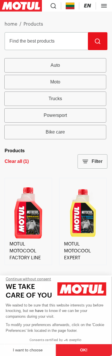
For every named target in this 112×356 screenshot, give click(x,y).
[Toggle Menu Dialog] (104, 5)
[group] (56, 98)
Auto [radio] (55, 65)
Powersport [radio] (55, 115)
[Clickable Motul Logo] (21, 6)
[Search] (97, 41)
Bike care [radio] (55, 132)
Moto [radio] (55, 81)
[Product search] (53, 6)
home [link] (11, 24)
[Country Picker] (70, 6)
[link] (28, 237)
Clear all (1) (17, 161)
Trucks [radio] (55, 98)
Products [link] (33, 24)
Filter (97, 161)
